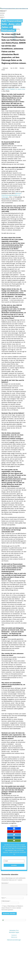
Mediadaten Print (14, 930)
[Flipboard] (14, 831)
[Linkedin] (14, 837)
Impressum (14, 935)
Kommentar (5, 883)
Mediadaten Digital (14, 932)
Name (4, 898)
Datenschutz (14, 937)
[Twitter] (14, 834)
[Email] (14, 840)
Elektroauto (5, 68)
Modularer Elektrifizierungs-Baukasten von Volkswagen (12, 195)
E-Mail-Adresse (6, 901)
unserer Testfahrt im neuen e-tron (15, 89)
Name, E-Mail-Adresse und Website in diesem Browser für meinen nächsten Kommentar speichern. (12, 907)
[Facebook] (14, 828)
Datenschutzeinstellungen (14, 940)
